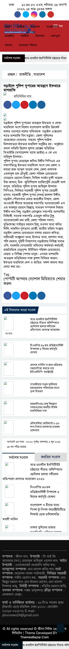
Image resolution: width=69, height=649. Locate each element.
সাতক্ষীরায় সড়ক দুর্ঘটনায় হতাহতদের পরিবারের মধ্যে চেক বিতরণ (44, 387)
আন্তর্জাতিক (52, 27)
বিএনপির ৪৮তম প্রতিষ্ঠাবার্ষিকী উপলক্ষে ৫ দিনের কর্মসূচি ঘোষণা (46, 348)
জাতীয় (20, 27)
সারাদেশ (35, 27)
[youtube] (51, 14)
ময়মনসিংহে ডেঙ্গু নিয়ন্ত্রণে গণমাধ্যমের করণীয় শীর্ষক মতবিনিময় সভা (43, 407)
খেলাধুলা (55, 36)
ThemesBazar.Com (34, 637)
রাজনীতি (9, 36)
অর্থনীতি (24, 36)
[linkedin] (43, 14)
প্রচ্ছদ (8, 27)
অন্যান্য (8, 45)
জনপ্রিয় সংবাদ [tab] (50, 457)
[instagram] (35, 14)
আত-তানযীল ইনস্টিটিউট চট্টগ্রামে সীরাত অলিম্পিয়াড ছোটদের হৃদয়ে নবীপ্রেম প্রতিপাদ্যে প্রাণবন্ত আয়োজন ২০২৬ (32, 326)
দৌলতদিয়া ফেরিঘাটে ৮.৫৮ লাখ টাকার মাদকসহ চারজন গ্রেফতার (45, 426)
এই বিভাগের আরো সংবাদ (20, 310)
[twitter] (27, 14)
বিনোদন (40, 36)
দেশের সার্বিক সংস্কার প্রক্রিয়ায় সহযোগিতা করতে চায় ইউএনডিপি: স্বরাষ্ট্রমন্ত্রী (46, 368)
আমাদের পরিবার (28, 45)
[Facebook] (7, 105)
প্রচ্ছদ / (12, 74)
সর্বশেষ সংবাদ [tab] (18, 457)
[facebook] (18, 14)
